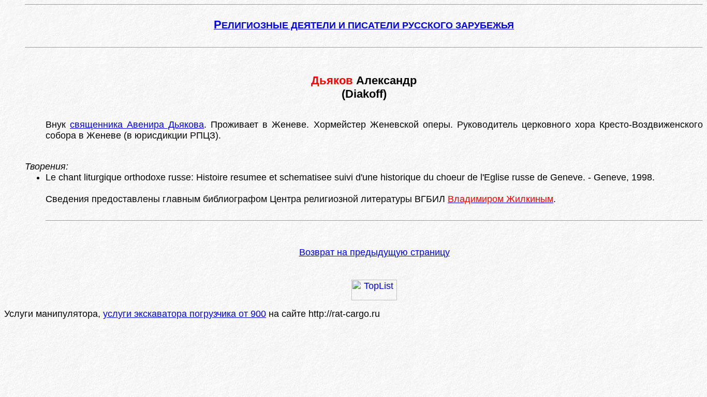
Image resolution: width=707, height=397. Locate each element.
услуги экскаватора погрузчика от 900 (184, 314)
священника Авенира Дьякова (137, 124)
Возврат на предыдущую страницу (374, 252)
